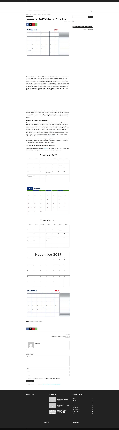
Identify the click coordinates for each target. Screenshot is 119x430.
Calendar (46, 148)
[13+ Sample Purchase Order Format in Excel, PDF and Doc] (52, 399)
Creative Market (90, 29)
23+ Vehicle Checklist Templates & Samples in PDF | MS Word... (63, 405)
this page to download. (49, 135)
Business (29, 11)
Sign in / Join (28, 0)
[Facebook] (27, 24)
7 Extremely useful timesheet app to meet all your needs (60, 337)
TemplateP (29, 21)
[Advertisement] (48, 67)
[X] (30, 24)
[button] (91, 11)
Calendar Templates (33, 14)
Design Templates (37, 11)
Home (27, 14)
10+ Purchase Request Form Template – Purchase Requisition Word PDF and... (62, 411)
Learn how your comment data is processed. (51, 384)
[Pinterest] (33, 24)
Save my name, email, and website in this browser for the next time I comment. (44, 378)
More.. (44, 11)
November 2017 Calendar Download (36, 321)
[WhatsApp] (36, 24)
